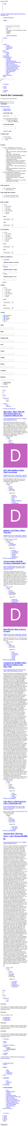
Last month (7, 209)
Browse (5, 44)
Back (7, 1070)
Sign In (8, 33)
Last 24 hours (8, 206)
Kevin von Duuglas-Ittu (8, 418)
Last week (7, 207)
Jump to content (4, 1)
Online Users (9, 46)
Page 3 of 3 (6, 398)
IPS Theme (6, 1045)
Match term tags (12, 120)
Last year (7, 212)
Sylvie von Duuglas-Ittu (8, 566)
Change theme (4, 1124)
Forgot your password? (11, 35)
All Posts (8, 58)
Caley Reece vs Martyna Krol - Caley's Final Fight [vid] (14, 802)
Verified (7, 319)
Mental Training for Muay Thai (13, 62)
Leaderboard (9, 48)
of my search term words (11, 195)
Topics (6, 139)
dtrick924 (5, 475)
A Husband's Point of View (12, 68)
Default (8, 1047)
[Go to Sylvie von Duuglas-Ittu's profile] (9, 558)
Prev (4, 390)
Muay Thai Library (7, 75)
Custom (7, 213)
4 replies (8, 815)
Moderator (7, 318)
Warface (8, 72)
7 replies (8, 437)
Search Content (7, 382)
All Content (7, 136)
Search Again (4, 104)
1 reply (7, 643)
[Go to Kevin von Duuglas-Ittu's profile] (9, 408)
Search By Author (7, 131)
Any (6, 205)
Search (7, 53)
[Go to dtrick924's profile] (15, 467)
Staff (4, 50)
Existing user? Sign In (8, 17)
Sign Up (5, 38)
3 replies (8, 484)
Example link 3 (6, 1020)
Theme (5, 1046)
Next (4, 395)
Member (7, 316)
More (7, 49)
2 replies (8, 588)
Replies (5, 266)
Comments (6, 259)
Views (5, 273)
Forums (8, 45)
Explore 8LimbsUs (7, 57)
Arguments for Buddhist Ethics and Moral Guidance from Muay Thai (14, 665)
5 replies (8, 541)
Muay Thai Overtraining (11, 65)
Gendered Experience (11, 61)
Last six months (8, 210)
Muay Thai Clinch (10, 63)
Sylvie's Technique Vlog (11, 67)
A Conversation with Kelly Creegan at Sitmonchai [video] (14, 562)
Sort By (5, 403)
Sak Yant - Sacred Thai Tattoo (13, 66)
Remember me (9, 30)
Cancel (5, 384)
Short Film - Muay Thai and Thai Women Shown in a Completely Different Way (13, 413)
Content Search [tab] (6, 109)
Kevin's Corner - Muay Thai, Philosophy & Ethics (14, 670)
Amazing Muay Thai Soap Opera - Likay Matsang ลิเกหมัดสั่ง (15, 836)
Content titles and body (10, 188)
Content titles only (9, 189)
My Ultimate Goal (10, 71)
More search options (5, 106)
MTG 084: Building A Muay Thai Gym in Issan (13, 471)
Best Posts (8, 59)
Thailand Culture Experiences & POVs (14, 419)
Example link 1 (6, 1017)
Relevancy (8, 406)
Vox (6, 321)
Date (7, 404)
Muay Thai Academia (11, 70)
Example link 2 (6, 1018)
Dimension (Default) (11, 1049)
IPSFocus (12, 1045)
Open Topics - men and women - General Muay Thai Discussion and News (15, 476)
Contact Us (6, 1050)
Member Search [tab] (7, 110)
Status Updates (8, 138)
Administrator (8, 315)
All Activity (6, 52)
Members (4, 282)
